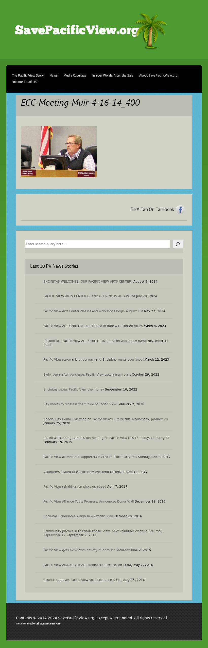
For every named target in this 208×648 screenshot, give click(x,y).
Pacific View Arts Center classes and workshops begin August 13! (93, 311)
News (53, 75)
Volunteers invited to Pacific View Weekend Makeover (84, 472)
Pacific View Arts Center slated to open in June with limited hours (93, 326)
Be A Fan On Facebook (152, 209)
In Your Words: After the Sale (112, 75)
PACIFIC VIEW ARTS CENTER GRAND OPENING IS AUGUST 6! (89, 296)
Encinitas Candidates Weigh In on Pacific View (78, 516)
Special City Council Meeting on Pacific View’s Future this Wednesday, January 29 (105, 419)
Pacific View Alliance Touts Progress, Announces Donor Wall (88, 501)
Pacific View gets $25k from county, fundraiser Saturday (86, 550)
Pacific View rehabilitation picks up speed (74, 486)
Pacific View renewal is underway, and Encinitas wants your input (93, 359)
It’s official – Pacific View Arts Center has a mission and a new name (95, 341)
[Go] (177, 244)
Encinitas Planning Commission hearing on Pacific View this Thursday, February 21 (106, 438)
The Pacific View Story (28, 75)
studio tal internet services (43, 623)
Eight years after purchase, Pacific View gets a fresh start (87, 374)
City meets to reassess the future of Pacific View (79, 404)
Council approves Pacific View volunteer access (79, 580)
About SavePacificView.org (158, 75)
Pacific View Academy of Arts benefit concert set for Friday (88, 565)
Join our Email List (25, 82)
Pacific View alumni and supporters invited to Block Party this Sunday (96, 457)
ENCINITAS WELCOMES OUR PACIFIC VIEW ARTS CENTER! (87, 281)
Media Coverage (74, 75)
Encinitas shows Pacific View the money (73, 389)
